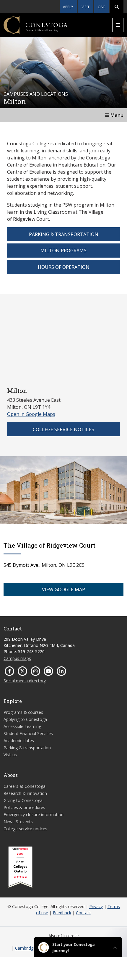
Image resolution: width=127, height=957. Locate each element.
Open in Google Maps (31, 414)
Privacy (96, 906)
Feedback (62, 912)
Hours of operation (63, 267)
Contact (83, 912)
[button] (116, 6)
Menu (116, 115)
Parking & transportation (63, 234)
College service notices (63, 429)
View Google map (63, 589)
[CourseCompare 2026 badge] (20, 867)
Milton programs (63, 250)
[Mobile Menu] (117, 25)
